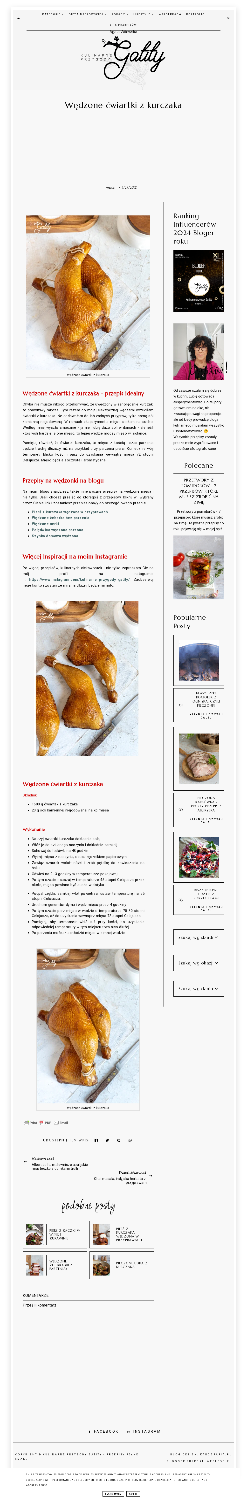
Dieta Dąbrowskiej (87, 14)
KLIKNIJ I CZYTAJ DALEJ (206, 716)
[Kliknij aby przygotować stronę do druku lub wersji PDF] (46, 1125)
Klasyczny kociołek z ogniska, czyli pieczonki (206, 699)
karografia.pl (216, 1454)
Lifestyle (142, 14)
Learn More (113, 1494)
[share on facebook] (96, 1140)
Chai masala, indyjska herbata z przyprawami (120, 1181)
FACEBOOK (106, 1431)
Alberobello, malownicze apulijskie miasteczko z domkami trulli (60, 1166)
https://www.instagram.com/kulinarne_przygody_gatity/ (79, 579)
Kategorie (52, 14)
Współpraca (170, 14)
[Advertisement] (121, 149)
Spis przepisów (123, 24)
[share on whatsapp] (130, 1140)
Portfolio (195, 14)
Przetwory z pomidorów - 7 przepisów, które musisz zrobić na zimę (199, 491)
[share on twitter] (108, 1140)
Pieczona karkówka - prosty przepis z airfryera (206, 804)
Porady (119, 14)
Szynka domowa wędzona (55, 536)
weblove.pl (219, 1461)
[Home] (18, 18)
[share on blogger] (120, 1140)
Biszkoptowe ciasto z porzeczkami (206, 894)
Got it (133, 1494)
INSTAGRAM (147, 1431)
